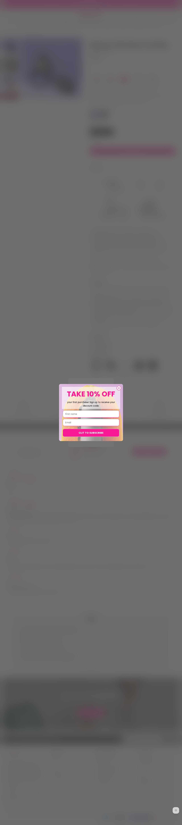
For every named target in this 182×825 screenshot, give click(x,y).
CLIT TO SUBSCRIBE (91, 433)
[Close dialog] (119, 388)
